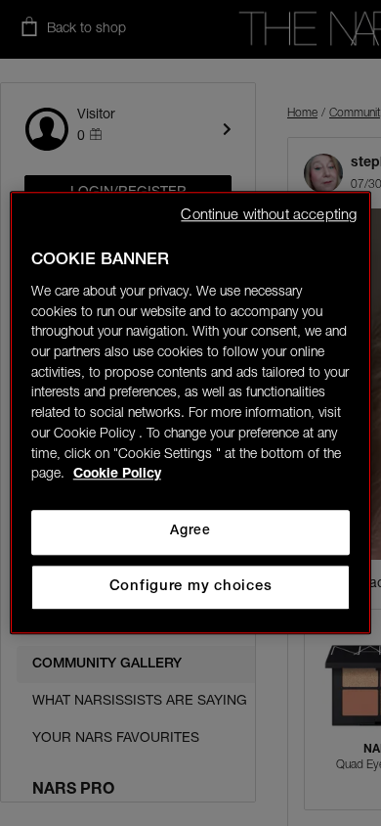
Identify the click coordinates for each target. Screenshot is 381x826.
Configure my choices (191, 586)
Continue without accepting (269, 215)
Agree (190, 531)
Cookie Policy (117, 475)
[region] (191, 412)
